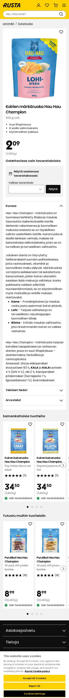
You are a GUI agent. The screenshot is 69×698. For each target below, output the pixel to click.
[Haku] (62, 14)
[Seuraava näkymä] (63, 465)
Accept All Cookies (34, 678)
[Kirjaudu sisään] (38, 5)
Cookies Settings (34, 693)
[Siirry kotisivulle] (12, 5)
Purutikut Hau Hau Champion (16, 563)
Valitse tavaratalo (20, 183)
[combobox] (31, 14)
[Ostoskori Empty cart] (55, 5)
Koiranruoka (25, 23)
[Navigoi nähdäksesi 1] (27, 507)
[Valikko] (64, 5)
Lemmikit (8, 23)
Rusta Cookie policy (37, 671)
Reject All (34, 686)
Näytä (53, 189)
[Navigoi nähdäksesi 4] (41, 507)
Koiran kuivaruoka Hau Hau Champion (18, 463)
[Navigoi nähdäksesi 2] (32, 507)
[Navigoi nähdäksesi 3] (37, 507)
